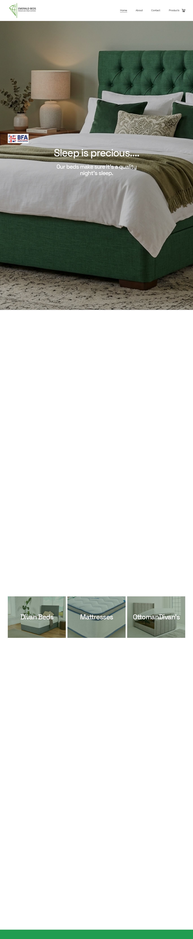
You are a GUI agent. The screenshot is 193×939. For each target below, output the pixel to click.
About (139, 10)
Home (123, 10)
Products (174, 10)
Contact (155, 10)
